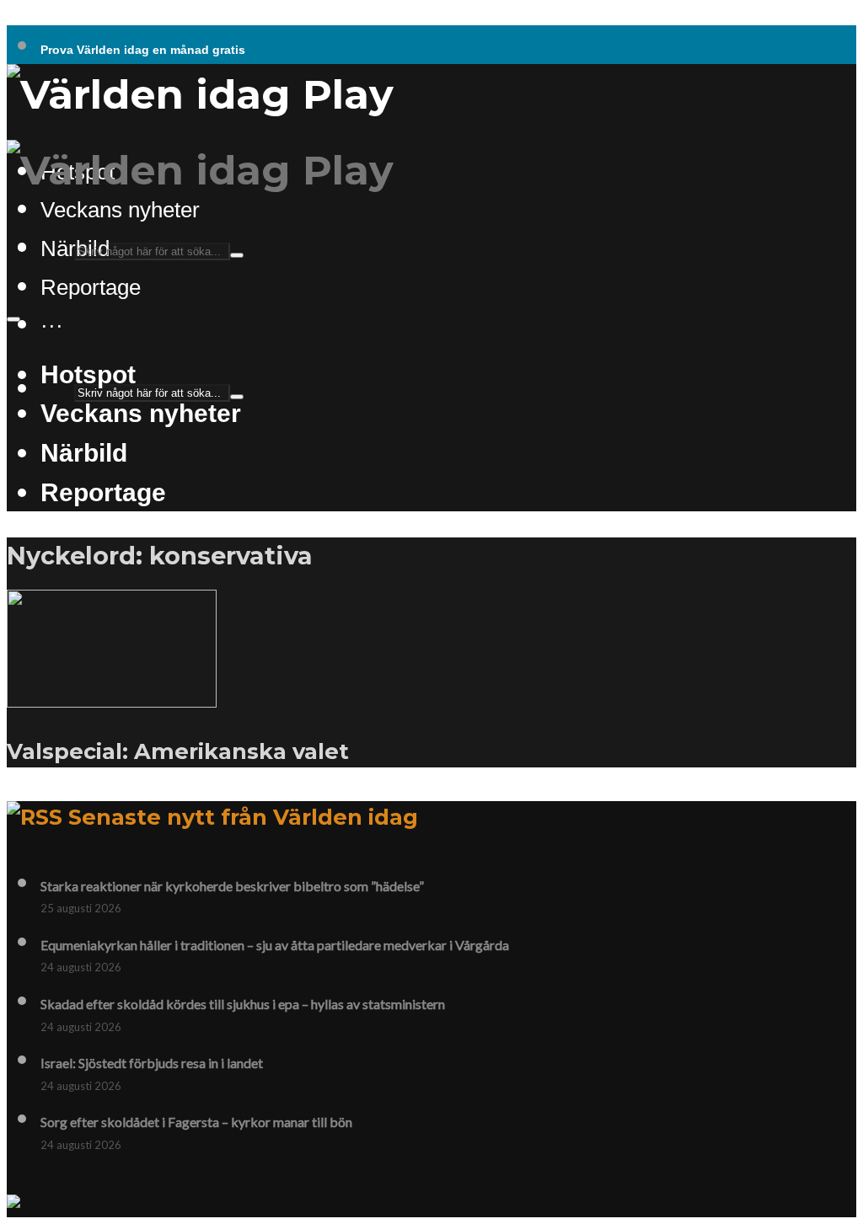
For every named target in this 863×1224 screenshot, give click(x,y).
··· (51, 325)
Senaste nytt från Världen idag (243, 817)
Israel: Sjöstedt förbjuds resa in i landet (151, 1063)
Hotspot (88, 374)
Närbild (83, 452)
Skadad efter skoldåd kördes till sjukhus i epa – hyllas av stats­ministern (242, 1004)
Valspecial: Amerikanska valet (178, 751)
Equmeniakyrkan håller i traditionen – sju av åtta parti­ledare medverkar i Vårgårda (274, 945)
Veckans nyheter (120, 210)
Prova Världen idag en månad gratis (142, 49)
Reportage (90, 287)
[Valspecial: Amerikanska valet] (112, 697)
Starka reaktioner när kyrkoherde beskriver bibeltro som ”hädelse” (232, 886)
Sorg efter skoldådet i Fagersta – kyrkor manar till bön (196, 1122)
